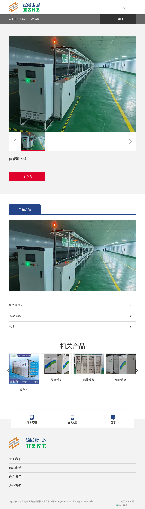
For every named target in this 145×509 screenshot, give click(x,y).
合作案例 (15, 485)
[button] (15, 141)
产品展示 (22, 19)
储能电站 (15, 468)
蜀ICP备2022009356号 (82, 501)
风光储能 (34, 19)
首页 (11, 19)
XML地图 (120, 501)
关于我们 (15, 459)
